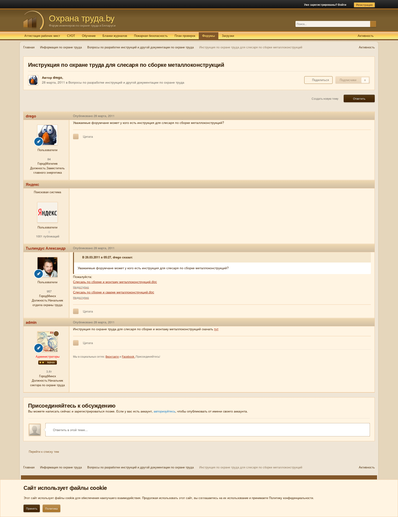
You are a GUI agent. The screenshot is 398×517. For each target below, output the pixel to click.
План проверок (185, 35)
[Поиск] (373, 24)
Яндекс (32, 184)
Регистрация (364, 5)
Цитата (88, 136)
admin (31, 322)
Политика (51, 508)
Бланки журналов (114, 35)
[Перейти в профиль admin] (47, 341)
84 (49, 159)
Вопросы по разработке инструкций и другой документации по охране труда (126, 82)
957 (49, 291)
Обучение (89, 35)
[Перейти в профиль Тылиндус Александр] (47, 267)
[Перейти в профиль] (47, 212)
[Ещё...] (367, 116)
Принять (31, 508)
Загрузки (228, 35)
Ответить (359, 98)
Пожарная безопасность (151, 35)
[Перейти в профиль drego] (33, 80)
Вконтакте (112, 356)
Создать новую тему (325, 98)
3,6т (48, 371)
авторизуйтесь (164, 411)
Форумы (208, 35)
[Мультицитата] (76, 136)
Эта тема (363, 24)
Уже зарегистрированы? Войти (326, 5)
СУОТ (71, 35)
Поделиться (319, 80)
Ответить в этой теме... (70, 429)
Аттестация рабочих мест (42, 35)
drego (57, 77)
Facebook (128, 356)
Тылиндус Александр (46, 248)
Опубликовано (93, 116)
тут (216, 329)
